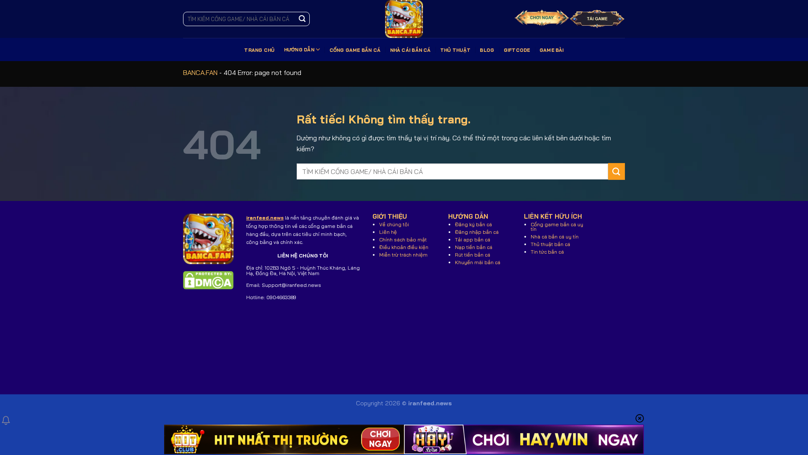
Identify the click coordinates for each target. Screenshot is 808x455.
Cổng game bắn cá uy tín (557, 226)
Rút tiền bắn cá (472, 255)
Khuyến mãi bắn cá (477, 262)
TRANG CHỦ (259, 50)
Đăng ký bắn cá (473, 224)
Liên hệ (388, 232)
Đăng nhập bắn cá (477, 232)
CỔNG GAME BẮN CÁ (355, 50)
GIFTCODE (517, 50)
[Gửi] (302, 19)
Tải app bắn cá (472, 239)
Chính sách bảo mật (403, 239)
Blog (487, 50)
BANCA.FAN (200, 72)
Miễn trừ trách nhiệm (403, 255)
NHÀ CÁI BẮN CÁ (410, 50)
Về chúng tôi (394, 224)
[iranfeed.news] (404, 19)
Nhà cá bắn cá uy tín (555, 236)
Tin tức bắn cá (547, 252)
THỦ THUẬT (455, 50)
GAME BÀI (552, 50)
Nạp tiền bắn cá (473, 247)
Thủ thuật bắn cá (550, 244)
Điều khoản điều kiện (403, 247)
